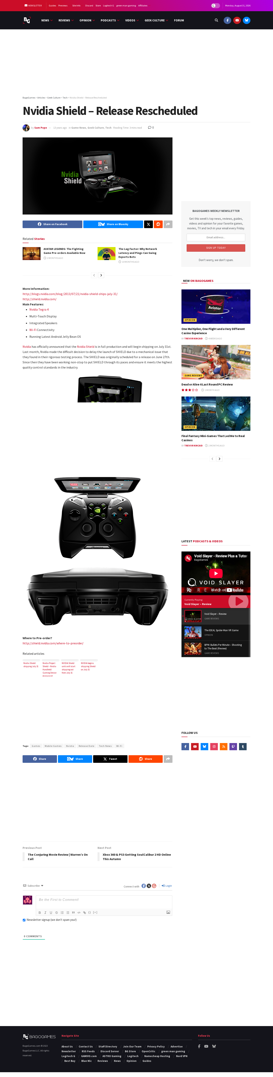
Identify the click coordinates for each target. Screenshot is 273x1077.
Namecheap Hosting (157, 1056)
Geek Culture (155, 20)
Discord (89, 5)
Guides (52, 5)
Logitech (132, 1056)
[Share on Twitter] (148, 224)
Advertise (177, 1046)
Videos (130, 20)
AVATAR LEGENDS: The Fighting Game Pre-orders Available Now (64, 251)
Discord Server (110, 1051)
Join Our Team (132, 1046)
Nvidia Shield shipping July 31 (30, 665)
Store (98, 5)
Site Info (76, 5)
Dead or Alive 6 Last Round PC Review (207, 384)
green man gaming (126, 5)
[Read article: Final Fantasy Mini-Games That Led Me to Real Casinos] (215, 413)
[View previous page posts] (94, 275)
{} (89, 912)
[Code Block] (79, 912)
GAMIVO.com (89, 1056)
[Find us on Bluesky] (246, 20)
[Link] (84, 912)
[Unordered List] (68, 912)
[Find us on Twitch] (233, 746)
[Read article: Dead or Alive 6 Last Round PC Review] (215, 362)
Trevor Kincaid (193, 338)
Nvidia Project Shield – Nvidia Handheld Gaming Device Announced (49, 669)
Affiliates (142, 5)
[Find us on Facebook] (227, 20)
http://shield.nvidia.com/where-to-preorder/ (53, 643)
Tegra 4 (43, 309)
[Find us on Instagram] (214, 746)
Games (36, 745)
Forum (179, 20)
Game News (78, 127)
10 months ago (130, 261)
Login (168, 885)
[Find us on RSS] (223, 746)
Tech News (105, 745)
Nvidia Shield (85, 347)
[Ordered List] (62, 912)
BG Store (130, 1051)
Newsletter (35, 5)
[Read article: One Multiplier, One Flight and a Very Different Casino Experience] (215, 306)
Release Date (86, 745)
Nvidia (33, 309)
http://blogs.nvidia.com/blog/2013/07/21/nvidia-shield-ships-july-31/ (70, 294)
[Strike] (56, 912)
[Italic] (45, 912)
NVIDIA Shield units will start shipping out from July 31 (68, 668)
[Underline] (51, 912)
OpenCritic (148, 1051)
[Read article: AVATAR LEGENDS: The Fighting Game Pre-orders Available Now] (32, 253)
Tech (108, 127)
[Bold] (40, 912)
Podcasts (108, 20)
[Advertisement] (136, 63)
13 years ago (60, 127)
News (45, 20)
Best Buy (69, 1061)
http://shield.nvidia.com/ (40, 299)
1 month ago (212, 389)
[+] (95, 912)
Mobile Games (53, 745)
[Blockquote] (73, 912)
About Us (67, 1046)
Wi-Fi (32, 330)
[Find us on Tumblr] (243, 746)
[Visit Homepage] (27, 20)
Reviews (64, 20)
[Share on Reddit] (158, 224)
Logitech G (108, 5)
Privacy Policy (156, 1046)
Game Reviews (193, 375)
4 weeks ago (215, 338)
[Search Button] (216, 20)
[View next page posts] (101, 275)
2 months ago (55, 257)
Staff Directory (108, 1046)
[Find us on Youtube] (237, 20)
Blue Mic (86, 1061)
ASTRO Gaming (112, 1056)
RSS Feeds (88, 1051)
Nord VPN (181, 1056)
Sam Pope (40, 127)
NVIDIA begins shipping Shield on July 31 (88, 666)
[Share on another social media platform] (168, 224)
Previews (62, 5)
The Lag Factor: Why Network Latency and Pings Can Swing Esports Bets (138, 252)
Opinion (85, 20)
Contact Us (86, 1046)
